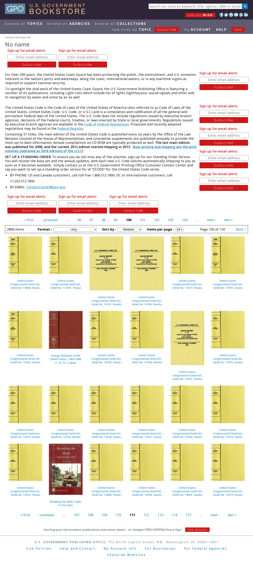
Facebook (221, 15)
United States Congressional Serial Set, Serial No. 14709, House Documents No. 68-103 (147, 491)
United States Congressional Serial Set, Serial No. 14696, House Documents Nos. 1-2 (106, 491)
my (197, 29)
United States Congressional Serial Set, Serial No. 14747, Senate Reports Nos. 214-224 (106, 300)
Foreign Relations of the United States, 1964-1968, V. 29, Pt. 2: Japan (66, 359)
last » (228, 220)
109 (104, 515)
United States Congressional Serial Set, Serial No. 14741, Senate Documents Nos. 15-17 (187, 375)
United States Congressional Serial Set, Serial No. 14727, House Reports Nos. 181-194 (187, 284)
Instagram (231, 15)
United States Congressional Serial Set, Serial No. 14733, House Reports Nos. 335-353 (25, 491)
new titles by (144, 29)
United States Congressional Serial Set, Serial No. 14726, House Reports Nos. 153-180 (106, 433)
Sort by (108, 229)
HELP (221, 29)
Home (9, 37)
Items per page (160, 229)
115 (188, 515)
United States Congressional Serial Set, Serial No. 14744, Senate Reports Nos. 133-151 (147, 358)
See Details (197, 530)
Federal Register (70, 128)
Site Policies (38, 548)
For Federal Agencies (205, 548)
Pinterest (241, 15)
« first (29, 220)
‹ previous (50, 220)
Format (44, 229)
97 (91, 220)
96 (79, 220)
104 (184, 220)
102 (156, 220)
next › (211, 220)
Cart (238, 29)
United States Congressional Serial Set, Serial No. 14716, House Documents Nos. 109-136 (227, 433)
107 (76, 515)
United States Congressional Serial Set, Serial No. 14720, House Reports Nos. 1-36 (187, 433)
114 (174, 515)
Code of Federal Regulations (106, 124)
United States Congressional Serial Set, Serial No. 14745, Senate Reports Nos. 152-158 (147, 300)
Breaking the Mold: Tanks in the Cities (65, 503)
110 (118, 515)
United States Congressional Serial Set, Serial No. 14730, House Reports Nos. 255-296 (106, 358)
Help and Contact (77, 548)
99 (115, 220)
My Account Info (120, 548)
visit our (200, 15)
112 (146, 515)
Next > (241, 229)
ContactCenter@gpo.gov (45, 187)
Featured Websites (126, 554)
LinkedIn (246, 15)
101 (142, 220)
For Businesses (160, 548)
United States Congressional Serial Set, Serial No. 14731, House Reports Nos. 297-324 (147, 433)
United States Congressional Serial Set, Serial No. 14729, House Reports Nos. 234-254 (228, 491)
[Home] (47, 13)
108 (90, 515)
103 (170, 220)
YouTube (236, 15)
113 (160, 515)
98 (103, 220)
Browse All (23, 23)
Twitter (226, 15)
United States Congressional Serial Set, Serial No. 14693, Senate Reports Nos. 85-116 (187, 491)
